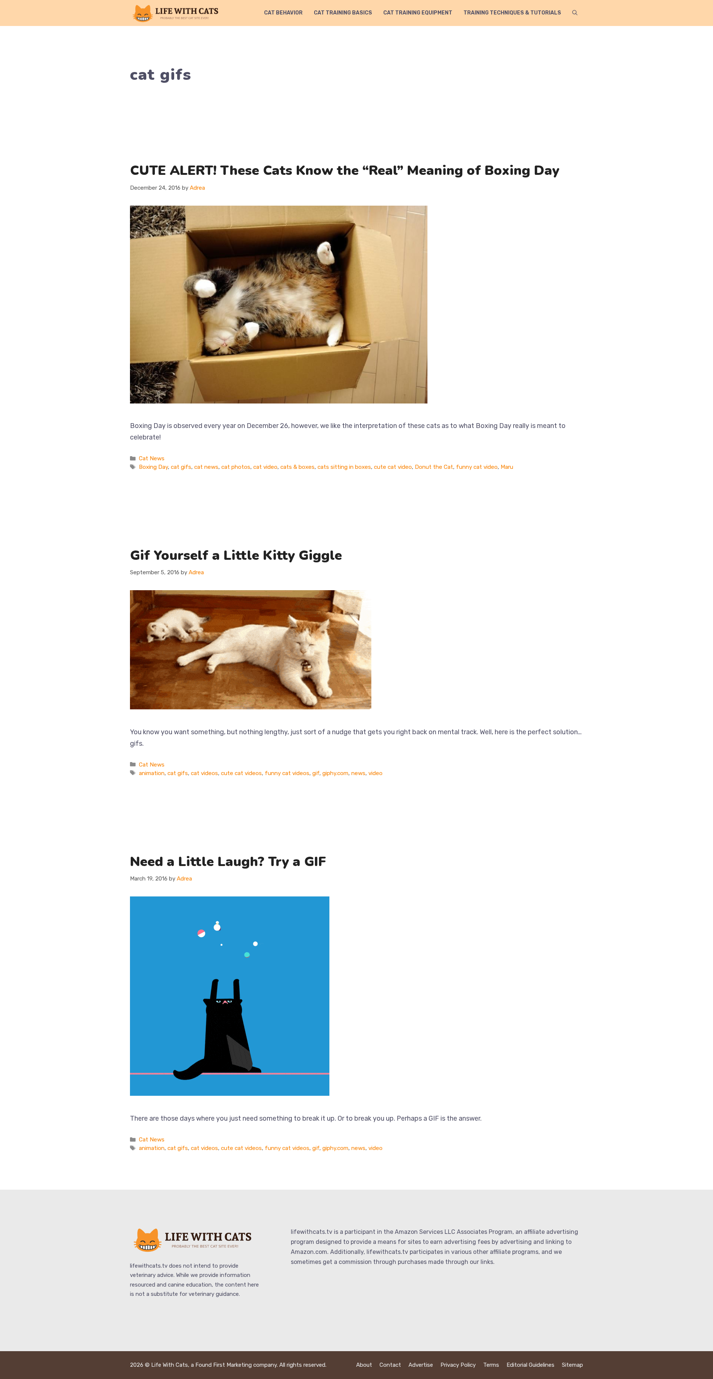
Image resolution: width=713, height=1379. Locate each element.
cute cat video (393, 467)
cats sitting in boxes (344, 467)
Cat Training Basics (343, 13)
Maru (507, 467)
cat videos (204, 773)
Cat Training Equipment (417, 13)
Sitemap (572, 1365)
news (358, 773)
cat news (206, 467)
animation (152, 773)
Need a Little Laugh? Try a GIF (228, 862)
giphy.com (335, 773)
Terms (491, 1365)
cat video (265, 467)
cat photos (235, 467)
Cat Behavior (283, 13)
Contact (390, 1365)
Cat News (152, 458)
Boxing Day (153, 467)
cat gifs (181, 467)
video (375, 773)
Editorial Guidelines (530, 1365)
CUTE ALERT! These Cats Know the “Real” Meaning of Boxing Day (344, 170)
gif (315, 773)
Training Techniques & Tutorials (512, 13)
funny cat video (477, 467)
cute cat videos (241, 773)
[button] (575, 13)
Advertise (420, 1365)
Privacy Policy (458, 1365)
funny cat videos (287, 773)
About (364, 1365)
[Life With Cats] (176, 13)
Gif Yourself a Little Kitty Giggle (236, 555)
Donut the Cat (434, 467)
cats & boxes (297, 467)
